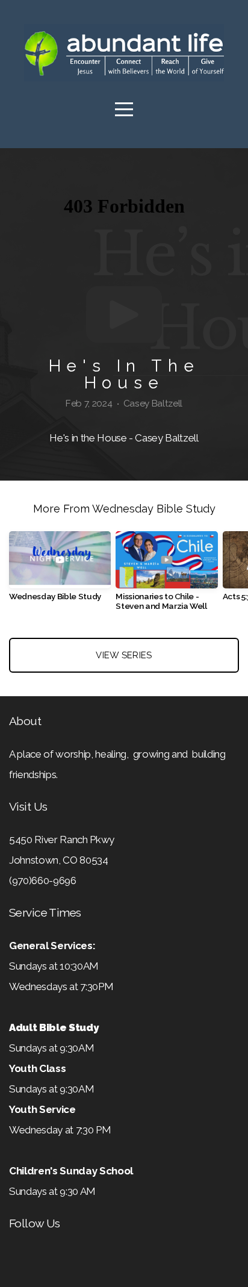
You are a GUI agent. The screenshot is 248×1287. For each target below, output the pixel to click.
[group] (60, 571)
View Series (124, 655)
